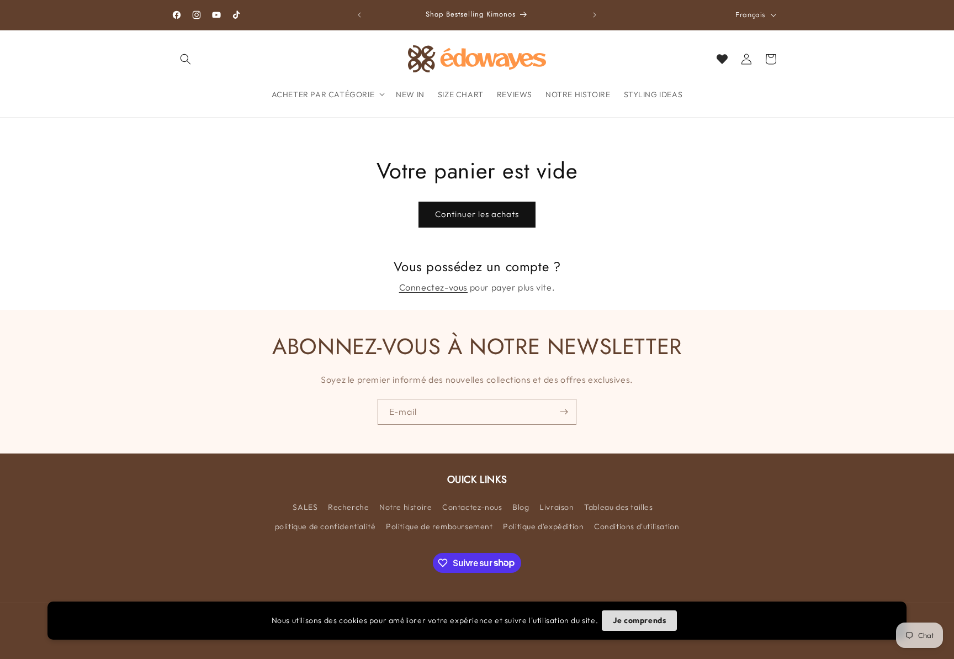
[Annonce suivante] (594, 14)
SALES (305, 507)
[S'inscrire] (564, 412)
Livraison (556, 507)
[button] (185, 59)
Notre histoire (405, 507)
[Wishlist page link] (722, 59)
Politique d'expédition (543, 526)
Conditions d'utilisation (636, 526)
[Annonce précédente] (359, 14)
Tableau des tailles (618, 507)
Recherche (348, 507)
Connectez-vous (433, 287)
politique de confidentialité (325, 526)
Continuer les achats (477, 214)
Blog (520, 507)
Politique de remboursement (439, 526)
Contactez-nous (472, 507)
